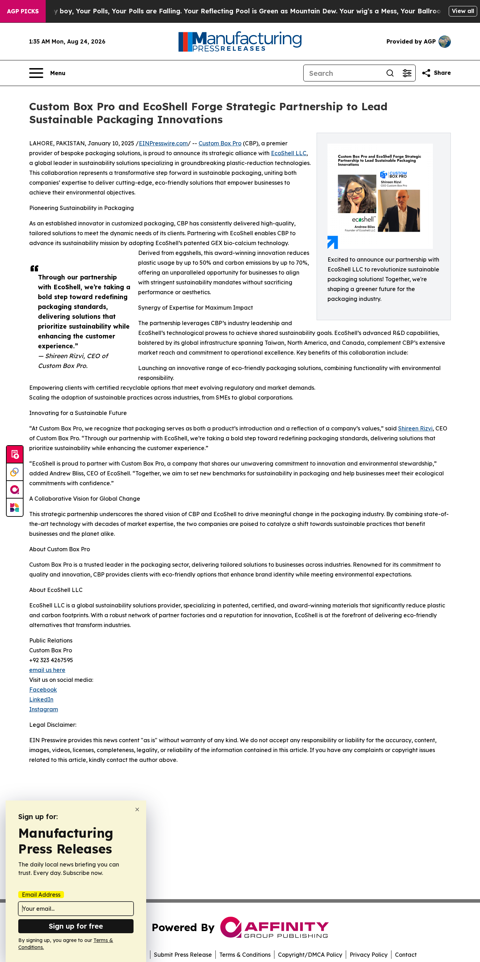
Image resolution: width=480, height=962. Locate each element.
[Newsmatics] (15, 507)
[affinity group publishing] (15, 490)
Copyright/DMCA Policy (310, 954)
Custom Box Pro (220, 143)
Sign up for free (76, 926)
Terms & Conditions (245, 954)
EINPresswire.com (163, 143)
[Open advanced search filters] (406, 73)
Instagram (43, 709)
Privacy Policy (369, 954)
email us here (47, 669)
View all (463, 10)
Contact (406, 954)
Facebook (43, 689)
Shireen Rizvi (415, 428)
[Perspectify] (15, 472)
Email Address (41, 894)
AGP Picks (23, 11)
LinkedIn (41, 699)
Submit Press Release (183, 954)
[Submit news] (15, 454)
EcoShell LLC (288, 153)
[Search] (390, 73)
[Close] (137, 809)
